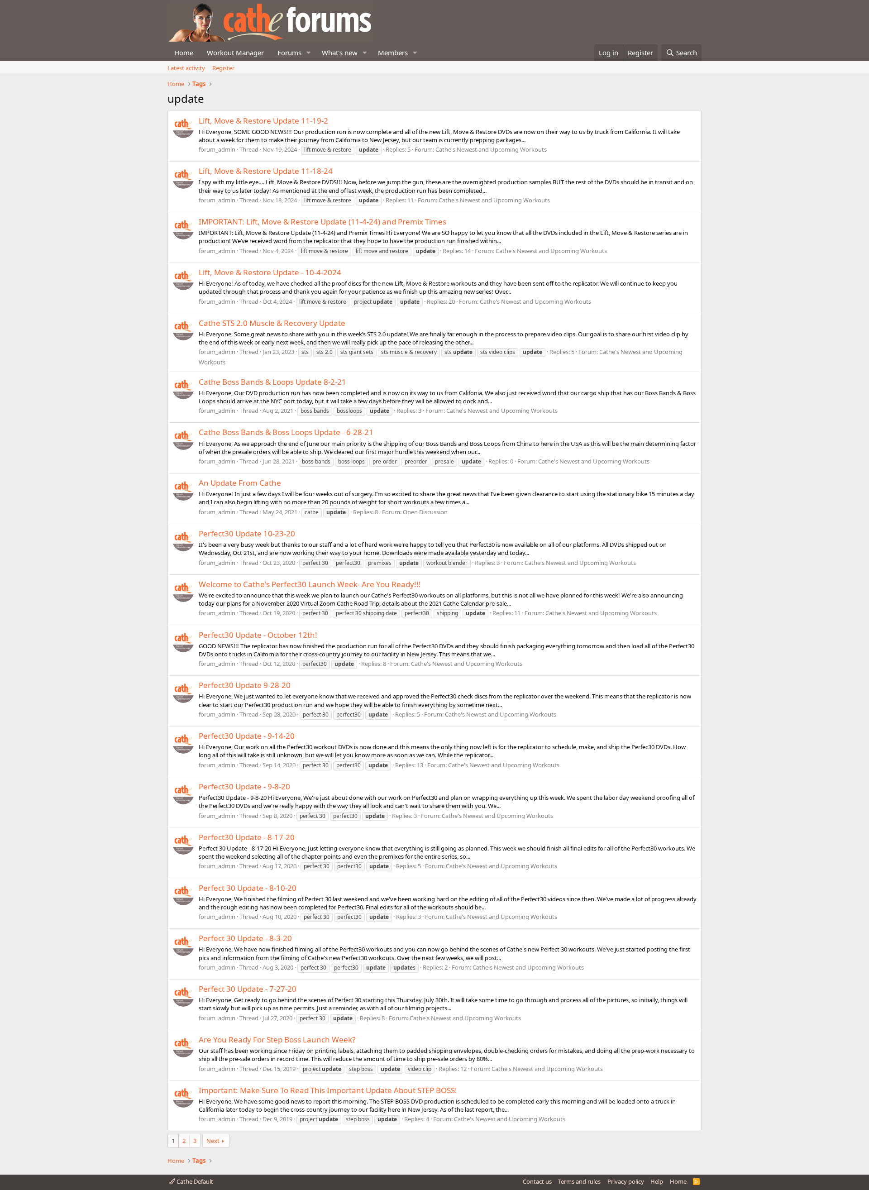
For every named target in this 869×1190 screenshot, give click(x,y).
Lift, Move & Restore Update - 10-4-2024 (270, 272)
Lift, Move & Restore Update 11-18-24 (266, 171)
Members (393, 52)
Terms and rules (579, 1181)
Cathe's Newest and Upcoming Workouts (491, 149)
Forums (289, 52)
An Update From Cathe (240, 483)
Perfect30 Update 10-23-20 (247, 533)
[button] (308, 52)
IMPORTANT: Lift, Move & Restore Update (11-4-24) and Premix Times (322, 221)
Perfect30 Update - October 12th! (258, 635)
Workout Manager (235, 52)
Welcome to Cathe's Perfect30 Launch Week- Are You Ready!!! (310, 584)
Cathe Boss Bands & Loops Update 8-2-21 (272, 382)
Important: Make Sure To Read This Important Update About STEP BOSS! (328, 1090)
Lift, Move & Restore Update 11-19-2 (263, 120)
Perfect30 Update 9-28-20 (245, 685)
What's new (340, 52)
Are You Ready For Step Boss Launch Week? (277, 1039)
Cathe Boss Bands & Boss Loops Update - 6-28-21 (286, 432)
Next (213, 1141)
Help (656, 1181)
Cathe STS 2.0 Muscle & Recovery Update (272, 323)
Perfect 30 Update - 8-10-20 (247, 888)
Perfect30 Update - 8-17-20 (247, 837)
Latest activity (186, 68)
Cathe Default (194, 1181)
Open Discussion (425, 512)
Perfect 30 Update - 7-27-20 (247, 989)
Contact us (537, 1181)
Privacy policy (625, 1181)
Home (183, 52)
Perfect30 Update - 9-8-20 (244, 786)
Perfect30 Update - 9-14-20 (247, 736)
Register (223, 68)
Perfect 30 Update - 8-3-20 (245, 938)
